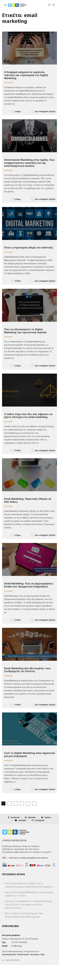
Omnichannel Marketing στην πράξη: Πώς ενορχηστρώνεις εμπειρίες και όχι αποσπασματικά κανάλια (29, 162)
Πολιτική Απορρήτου (9, 954)
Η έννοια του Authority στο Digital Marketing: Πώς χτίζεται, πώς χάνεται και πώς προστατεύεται (28, 904)
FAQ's (43, 954)
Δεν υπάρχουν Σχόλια (45, 111)
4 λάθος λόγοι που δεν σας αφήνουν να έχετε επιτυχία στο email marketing (28, 416)
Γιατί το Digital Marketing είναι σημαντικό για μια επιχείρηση (29, 754)
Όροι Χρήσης (34, 954)
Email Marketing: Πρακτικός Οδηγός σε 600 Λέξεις (27, 500)
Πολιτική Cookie (23, 954)
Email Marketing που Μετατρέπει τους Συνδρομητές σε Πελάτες (27, 670)
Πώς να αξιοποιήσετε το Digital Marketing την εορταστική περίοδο (25, 331)
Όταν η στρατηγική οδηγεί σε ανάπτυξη (28, 247)
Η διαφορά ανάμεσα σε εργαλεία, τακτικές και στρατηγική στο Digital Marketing (26, 75)
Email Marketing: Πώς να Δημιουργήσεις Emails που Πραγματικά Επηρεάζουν (28, 585)
